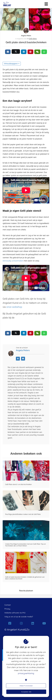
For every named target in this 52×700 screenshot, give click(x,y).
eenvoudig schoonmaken (13, 261)
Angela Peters (26, 36)
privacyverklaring (26, 673)
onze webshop (14, 307)
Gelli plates (33, 39)
